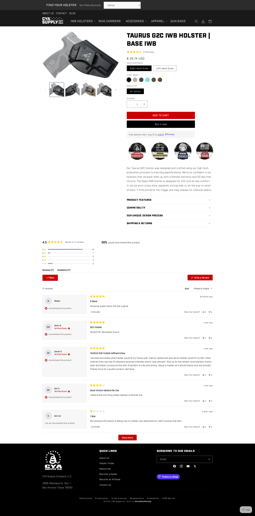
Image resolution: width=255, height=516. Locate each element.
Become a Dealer (108, 473)
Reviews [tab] (48, 270)
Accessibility (153, 498)
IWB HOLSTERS (82, 21)
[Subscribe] (209, 459)
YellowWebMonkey (143, 501)
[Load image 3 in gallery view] (88, 89)
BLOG (72, 13)
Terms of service (119, 498)
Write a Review (203, 278)
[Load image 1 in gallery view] (57, 89)
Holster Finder (106, 463)
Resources (105, 468)
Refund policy (86, 498)
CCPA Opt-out (168, 498)
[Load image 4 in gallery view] (104, 89)
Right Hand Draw (139, 68)
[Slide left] (45, 89)
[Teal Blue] (147, 80)
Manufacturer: (91, 5)
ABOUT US (48, 13)
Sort (187, 288)
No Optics (135, 91)
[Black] (129, 80)
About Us (104, 457)
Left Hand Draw (164, 68)
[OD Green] (154, 80)
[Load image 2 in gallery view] (72, 89)
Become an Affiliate (109, 479)
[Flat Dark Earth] (135, 80)
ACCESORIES (135, 21)
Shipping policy (137, 498)
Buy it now (161, 124)
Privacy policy (101, 498)
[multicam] (160, 80)
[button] (82, 21)
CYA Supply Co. (119, 501)
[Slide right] (115, 89)
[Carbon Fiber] (141, 80)
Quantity (131, 98)
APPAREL (157, 21)
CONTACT (61, 13)
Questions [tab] (63, 270)
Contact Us (105, 484)
